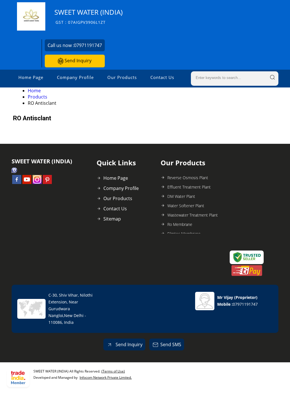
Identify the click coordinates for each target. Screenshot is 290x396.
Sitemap (112, 219)
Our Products (122, 77)
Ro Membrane (179, 224)
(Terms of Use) (113, 371)
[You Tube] (26, 182)
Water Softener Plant (185, 205)
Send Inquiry (77, 60)
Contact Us (162, 77)
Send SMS (170, 344)
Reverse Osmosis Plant (187, 177)
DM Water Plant (181, 196)
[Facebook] (16, 182)
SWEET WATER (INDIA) (88, 16)
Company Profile (75, 77)
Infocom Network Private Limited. (106, 377)
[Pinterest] (47, 182)
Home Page (30, 77)
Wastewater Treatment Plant (192, 215)
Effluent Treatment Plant (189, 187)
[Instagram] (37, 182)
